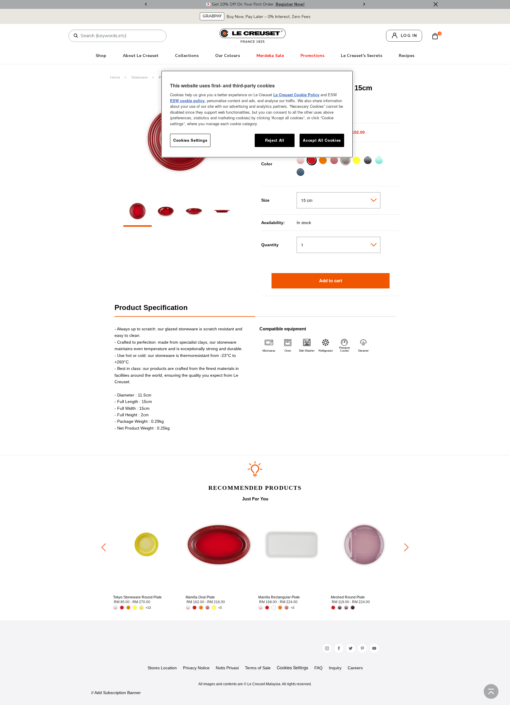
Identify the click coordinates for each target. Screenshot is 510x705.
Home (115, 77)
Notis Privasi (227, 667)
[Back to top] (491, 691)
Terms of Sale (258, 667)
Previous (145, 4)
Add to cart (330, 280)
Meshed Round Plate (348, 597)
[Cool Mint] (378, 161)
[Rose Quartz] (334, 161)
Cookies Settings (292, 667)
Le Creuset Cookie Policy (296, 94)
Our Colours (227, 55)
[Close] (436, 4)
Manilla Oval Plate (200, 597)
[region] (257, 114)
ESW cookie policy (187, 100)
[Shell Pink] (300, 161)
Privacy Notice (196, 667)
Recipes (406, 55)
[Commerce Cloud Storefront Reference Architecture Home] (252, 35)
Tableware (139, 77)
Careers (355, 667)
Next (364, 4)
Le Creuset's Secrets (361, 55)
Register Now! (290, 4)
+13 (148, 607)
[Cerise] (311, 161)
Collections (187, 55)
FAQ (318, 667)
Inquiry (335, 667)
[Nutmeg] (345, 161)
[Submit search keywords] (75, 36)
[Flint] (367, 161)
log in (409, 35)
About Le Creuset (140, 55)
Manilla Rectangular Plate (279, 597)
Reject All (275, 140)
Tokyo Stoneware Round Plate (137, 597)
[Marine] (300, 172)
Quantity (270, 245)
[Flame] (322, 161)
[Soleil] (356, 161)
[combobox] (119, 35)
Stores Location (162, 667)
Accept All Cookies (322, 140)
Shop (101, 55)
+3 (220, 607)
